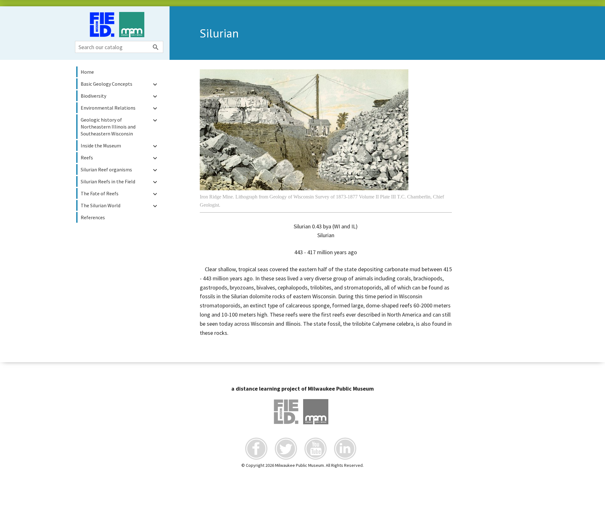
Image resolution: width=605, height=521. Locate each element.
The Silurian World (120, 206)
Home (87, 72)
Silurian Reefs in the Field (120, 182)
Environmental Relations (120, 108)
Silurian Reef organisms (120, 170)
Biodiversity (120, 96)
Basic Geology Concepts (120, 84)
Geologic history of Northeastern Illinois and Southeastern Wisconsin (120, 127)
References (93, 217)
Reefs (120, 158)
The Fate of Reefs (120, 194)
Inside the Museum (120, 146)
